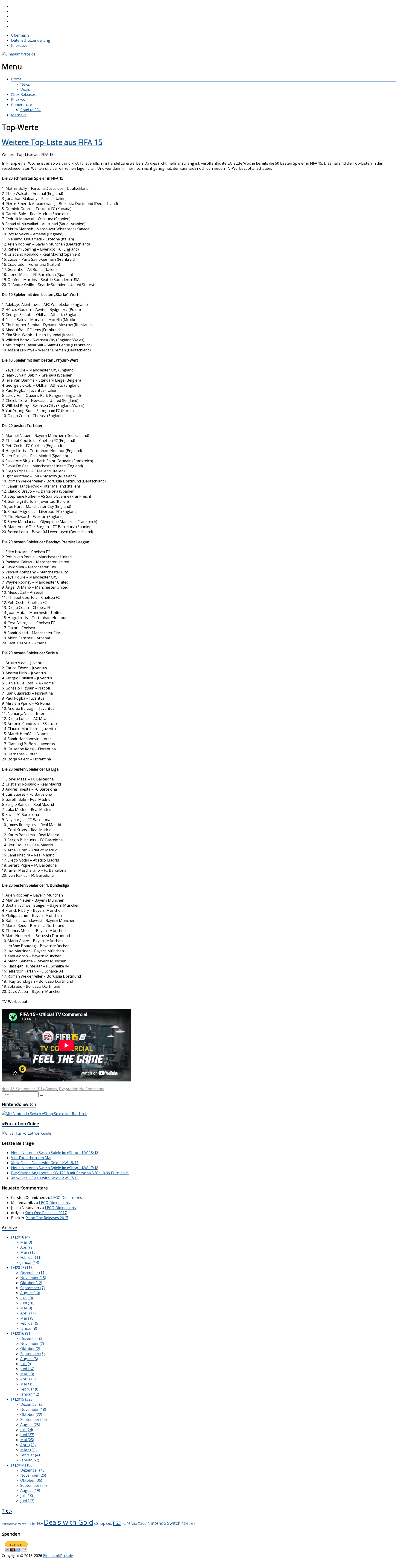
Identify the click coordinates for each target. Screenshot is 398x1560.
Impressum (21, 45)
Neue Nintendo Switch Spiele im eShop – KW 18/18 (54, 1152)
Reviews (18, 99)
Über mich (20, 35)
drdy (5, 1088)
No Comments (91, 1088)
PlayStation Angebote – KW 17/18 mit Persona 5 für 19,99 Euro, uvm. (70, 1172)
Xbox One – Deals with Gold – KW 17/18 (45, 1177)
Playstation (68, 1088)
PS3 (117, 1523)
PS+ (40, 1523)
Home (16, 79)
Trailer (31, 1524)
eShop (99, 1523)
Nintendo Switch (163, 1523)
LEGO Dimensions (66, 1197)
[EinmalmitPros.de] (18, 54)
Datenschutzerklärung (30, 40)
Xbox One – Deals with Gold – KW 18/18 (45, 1162)
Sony (109, 1523)
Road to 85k (30, 109)
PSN (184, 1523)
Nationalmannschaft (14, 1523)
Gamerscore (21, 104)
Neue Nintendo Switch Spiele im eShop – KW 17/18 (54, 1167)
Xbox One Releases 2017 (46, 1212)
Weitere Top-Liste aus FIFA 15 (52, 142)
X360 (142, 1523)
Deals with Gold (68, 1522)
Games (51, 1088)
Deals (25, 89)
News (25, 84)
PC (124, 1524)
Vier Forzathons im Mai (31, 1157)
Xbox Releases (23, 94)
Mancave (18, 114)
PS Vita (132, 1523)
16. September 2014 (27, 1088)
